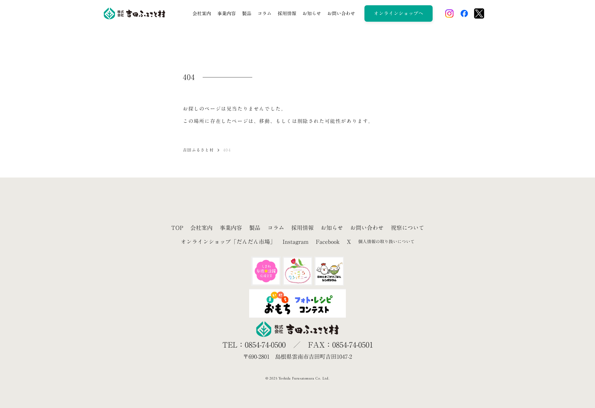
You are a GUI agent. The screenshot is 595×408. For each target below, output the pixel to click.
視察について (407, 228)
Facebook (328, 242)
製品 (246, 13)
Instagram (296, 242)
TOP (177, 228)
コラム (264, 13)
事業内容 (226, 13)
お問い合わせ (341, 13)
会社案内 (201, 13)
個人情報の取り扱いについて (386, 241)
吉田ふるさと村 (198, 150)
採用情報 (287, 13)
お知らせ (311, 13)
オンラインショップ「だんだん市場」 (228, 242)
